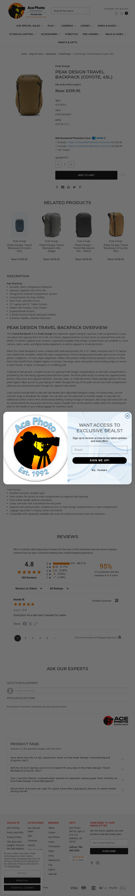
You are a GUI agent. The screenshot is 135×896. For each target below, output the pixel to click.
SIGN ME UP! (100, 460)
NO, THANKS (100, 470)
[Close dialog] (127, 415)
